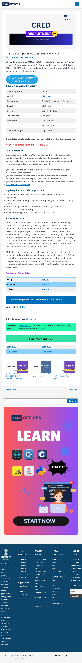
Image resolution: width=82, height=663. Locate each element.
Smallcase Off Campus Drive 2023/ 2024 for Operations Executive (14, 376)
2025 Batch (47, 347)
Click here (46, 96)
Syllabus (38, 606)
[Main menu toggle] (77, 4)
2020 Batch (23, 577)
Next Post (75, 390)
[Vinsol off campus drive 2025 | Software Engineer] (40, 367)
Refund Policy (76, 565)
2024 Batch (12, 352)
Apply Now (21, 307)
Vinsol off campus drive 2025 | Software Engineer (40, 375)
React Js (55, 565)
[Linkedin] (63, 656)
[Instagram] (59, 656)
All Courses (56, 571)
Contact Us (76, 580)
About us (76, 559)
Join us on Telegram (23, 79)
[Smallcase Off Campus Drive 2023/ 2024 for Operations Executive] (17, 367)
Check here (31, 319)
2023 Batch (47, 352)
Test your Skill (25, 325)
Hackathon (23, 591)
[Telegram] (66, 656)
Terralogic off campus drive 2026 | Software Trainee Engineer (64, 376)
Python (55, 568)
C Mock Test (40, 562)
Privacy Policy (76, 568)
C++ (54, 559)
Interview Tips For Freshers (18, 184)
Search (72, 401)
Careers (76, 562)
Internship (23, 594)
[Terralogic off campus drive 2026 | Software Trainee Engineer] (64, 367)
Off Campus (13, 57)
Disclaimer (76, 577)
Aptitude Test (40, 559)
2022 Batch (23, 571)
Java (54, 562)
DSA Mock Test (41, 571)
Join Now (45, 280)
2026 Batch (23, 559)
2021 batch (23, 574)
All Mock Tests (40, 592)
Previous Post (9, 390)
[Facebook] (56, 656)
